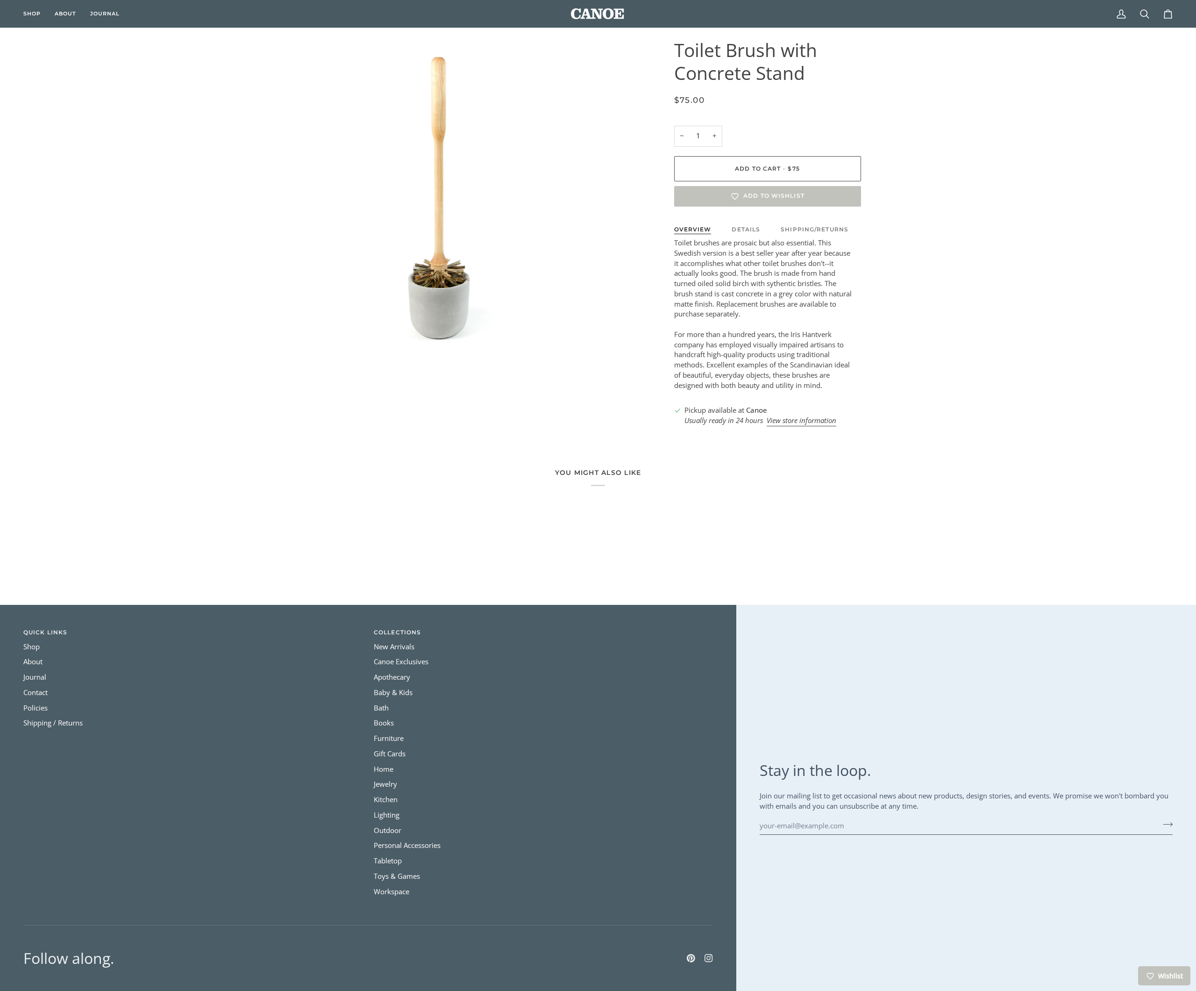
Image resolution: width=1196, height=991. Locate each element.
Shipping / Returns (53, 722)
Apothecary (392, 677)
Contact (35, 692)
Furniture (389, 738)
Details (746, 229)
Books (384, 722)
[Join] (1165, 824)
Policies (35, 708)
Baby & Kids (393, 692)
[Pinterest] (691, 958)
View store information (801, 420)
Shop (31, 646)
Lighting (386, 815)
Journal (34, 677)
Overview (693, 229)
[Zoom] (300, 337)
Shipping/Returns (814, 229)
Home (383, 769)
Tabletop (388, 860)
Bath (381, 708)
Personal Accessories (407, 845)
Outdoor (387, 830)
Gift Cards (390, 753)
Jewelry (385, 784)
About (33, 661)
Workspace (391, 891)
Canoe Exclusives (401, 661)
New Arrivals (394, 646)
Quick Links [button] (45, 632)
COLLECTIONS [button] (397, 632)
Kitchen (386, 799)
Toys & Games (397, 876)
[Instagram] (709, 958)
